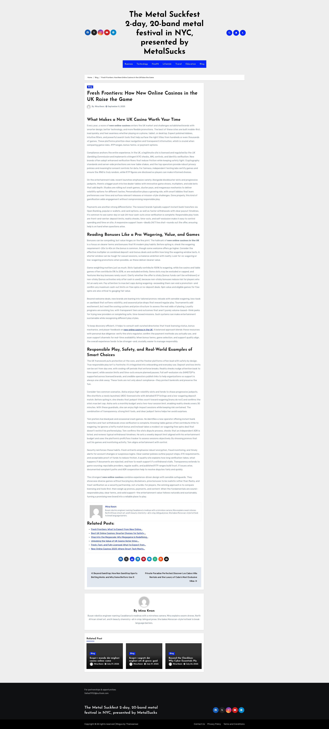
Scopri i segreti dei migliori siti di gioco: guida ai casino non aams (144, 661)
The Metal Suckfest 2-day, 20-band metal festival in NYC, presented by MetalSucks (164, 33)
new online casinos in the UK (138, 329)
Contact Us (199, 724)
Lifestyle (167, 64)
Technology (142, 64)
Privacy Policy (214, 724)
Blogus (119, 724)
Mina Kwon (99, 106)
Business (129, 64)
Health (155, 64)
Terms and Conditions (234, 724)
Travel (178, 64)
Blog (202, 64)
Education (191, 64)
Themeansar (132, 724)
